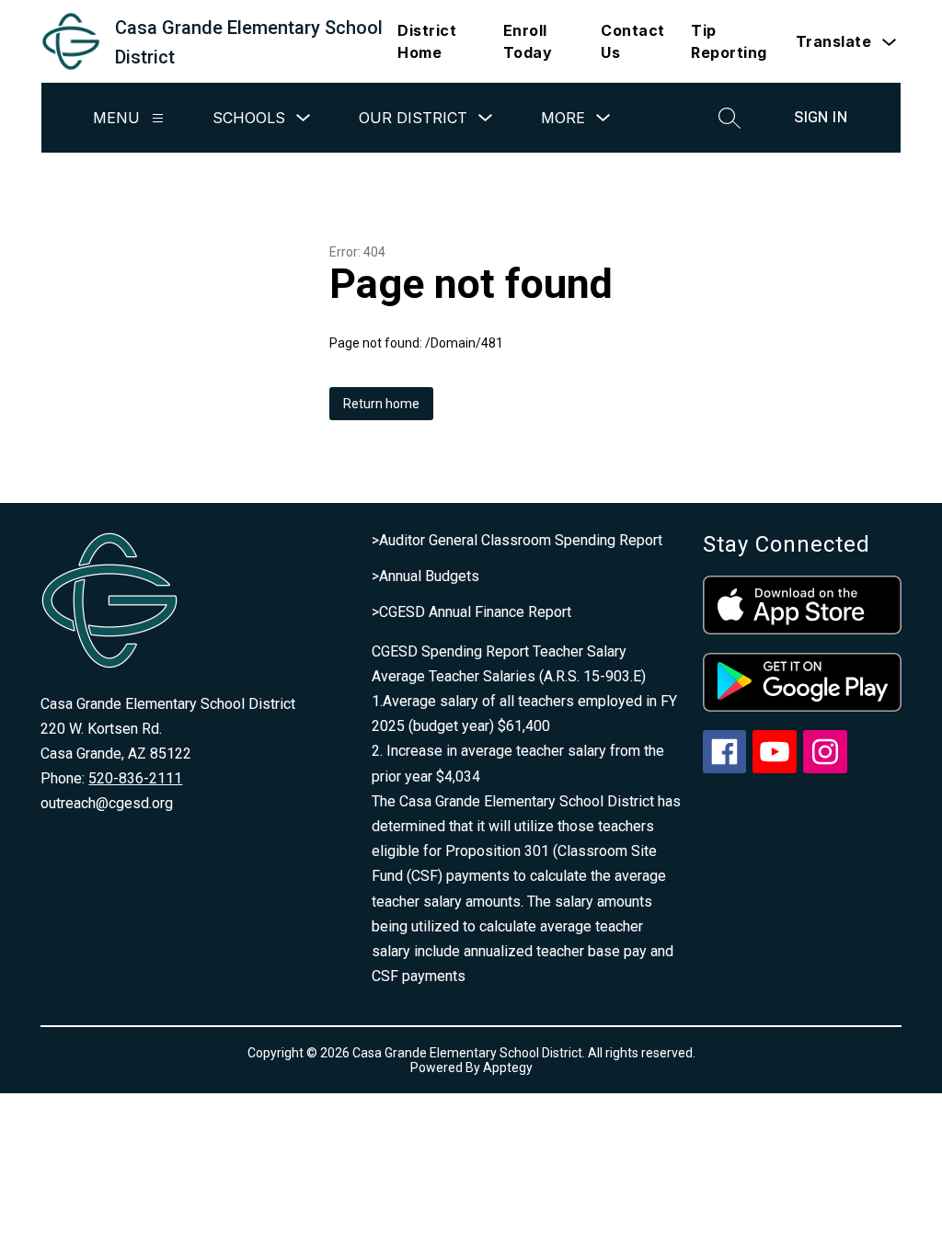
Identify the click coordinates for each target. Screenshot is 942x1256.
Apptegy (508, 1067)
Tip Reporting (729, 41)
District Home (426, 41)
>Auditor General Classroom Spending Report (517, 540)
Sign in (820, 117)
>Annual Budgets (425, 576)
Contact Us (633, 41)
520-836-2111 (135, 778)
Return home (381, 403)
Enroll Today (528, 41)
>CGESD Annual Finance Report (471, 612)
